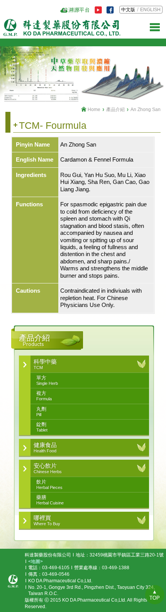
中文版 (128, 9)
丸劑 (41, 411)
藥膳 (50, 499)
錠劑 (41, 426)
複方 (44, 395)
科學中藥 (45, 364)
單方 (47, 380)
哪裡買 (47, 520)
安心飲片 (48, 468)
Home (94, 109)
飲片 (49, 484)
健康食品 (45, 447)
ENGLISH (150, 9)
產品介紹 (115, 109)
